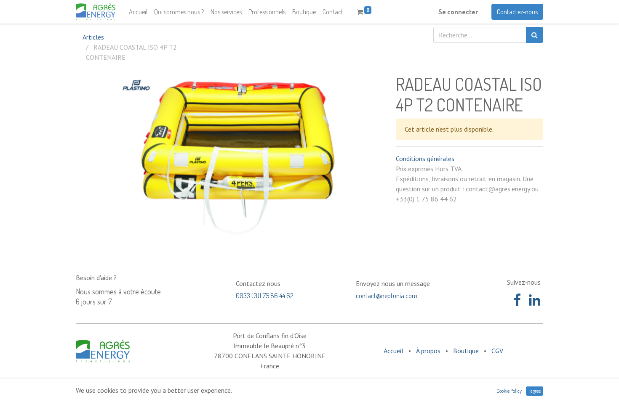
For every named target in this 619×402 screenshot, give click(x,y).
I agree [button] (534, 391)
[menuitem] (138, 11)
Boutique (466, 350)
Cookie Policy (509, 391)
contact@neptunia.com (386, 295)
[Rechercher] (534, 35)
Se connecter (458, 12)
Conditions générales (425, 158)
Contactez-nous (517, 12)
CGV (497, 350)
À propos (428, 350)
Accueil (393, 350)
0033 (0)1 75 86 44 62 (264, 295)
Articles (93, 37)
